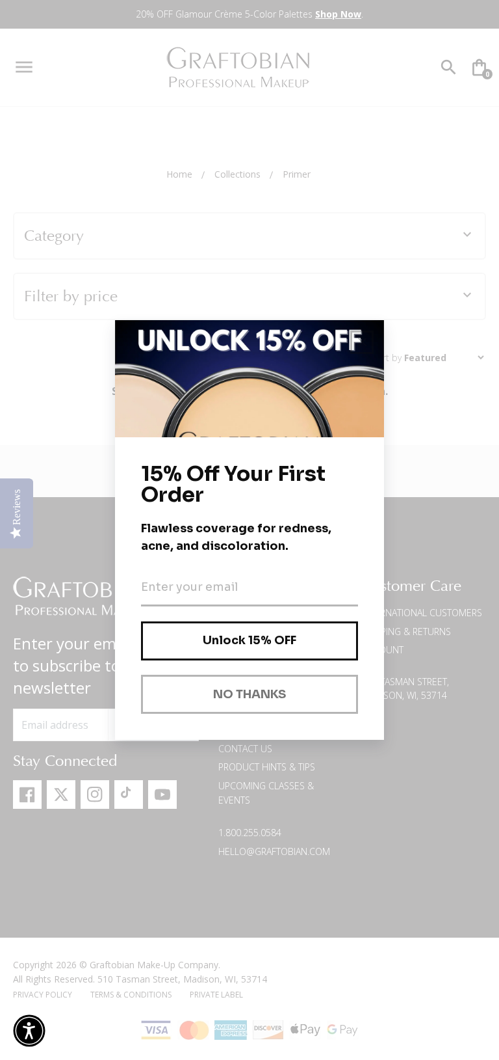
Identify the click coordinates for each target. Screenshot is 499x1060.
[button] (29, 1030)
